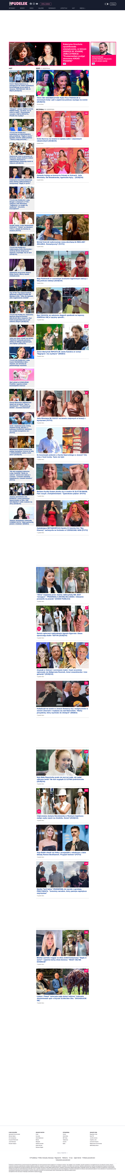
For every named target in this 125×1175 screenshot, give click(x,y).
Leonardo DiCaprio (94, 1141)
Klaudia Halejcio (12, 1143)
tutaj (41, 1171)
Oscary (64, 1134)
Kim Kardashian (12, 1138)
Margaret (38, 1141)
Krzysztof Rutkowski (13, 1139)
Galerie (41, 8)
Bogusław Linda (93, 1134)
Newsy (22, 8)
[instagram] (34, 4)
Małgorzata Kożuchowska (96, 1143)
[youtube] (37, 4)
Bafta (64, 1143)
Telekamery (65, 1139)
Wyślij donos (45, 4)
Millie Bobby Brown (94, 1145)
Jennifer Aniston (93, 1138)
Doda (37, 1134)
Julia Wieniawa (12, 1141)
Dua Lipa (38, 1136)
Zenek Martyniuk (39, 1138)
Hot (73, 8)
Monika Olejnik (12, 1136)
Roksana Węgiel (39, 1147)
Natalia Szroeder (39, 1143)
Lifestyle (63, 8)
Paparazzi (52, 8)
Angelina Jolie (93, 1139)
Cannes (64, 1141)
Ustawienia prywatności (62, 1160)
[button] (106, 4)
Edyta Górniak (39, 1145)
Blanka (37, 1139)
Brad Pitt (92, 1136)
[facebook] (31, 4)
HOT (10, 68)
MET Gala (65, 1138)
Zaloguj (113, 4)
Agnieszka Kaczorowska (14, 1134)
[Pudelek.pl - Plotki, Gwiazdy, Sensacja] (18, 4)
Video (31, 8)
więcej (82, 8)
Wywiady (12, 8)
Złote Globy (65, 1136)
